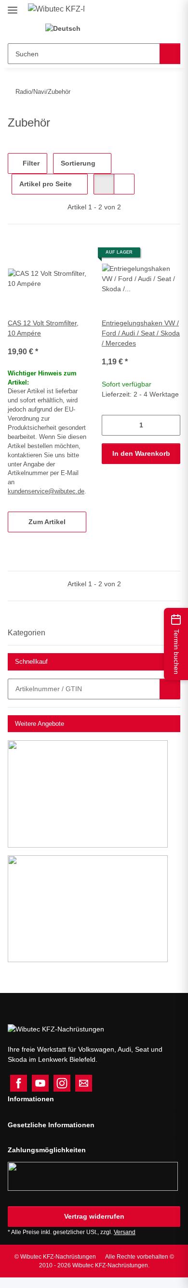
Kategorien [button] (26, 633)
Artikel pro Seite (45, 184)
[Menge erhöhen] (173, 425)
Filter (30, 163)
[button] (104, 29)
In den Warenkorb (141, 453)
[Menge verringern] (109, 425)
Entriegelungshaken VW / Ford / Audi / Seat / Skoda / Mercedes (141, 333)
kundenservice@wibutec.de (46, 491)
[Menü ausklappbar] (12, 6)
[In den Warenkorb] (170, 689)
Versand (124, 1232)
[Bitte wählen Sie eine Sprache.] (67, 28)
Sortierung (78, 163)
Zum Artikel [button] (47, 522)
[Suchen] (170, 53)
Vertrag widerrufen (94, 1216)
